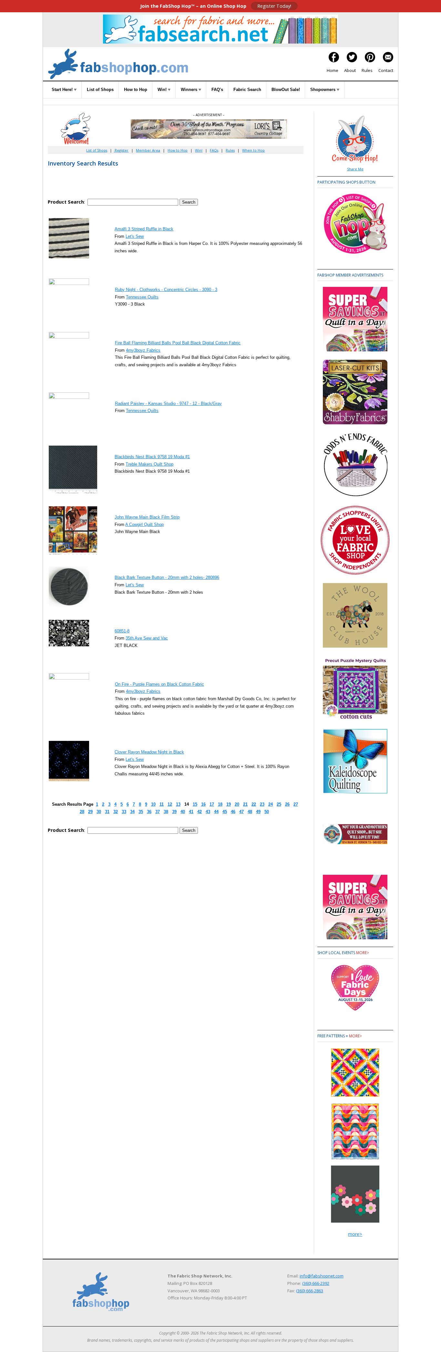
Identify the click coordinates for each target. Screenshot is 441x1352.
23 (262, 804)
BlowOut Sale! (286, 89)
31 (107, 811)
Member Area (148, 150)
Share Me (355, 168)
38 (166, 811)
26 (287, 804)
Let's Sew (135, 236)
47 (241, 811)
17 (212, 804)
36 (149, 811)
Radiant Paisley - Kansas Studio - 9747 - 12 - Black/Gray (168, 403)
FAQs (214, 150)
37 (157, 811)
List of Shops (100, 89)
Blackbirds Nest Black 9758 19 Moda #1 (152, 456)
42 (199, 811)
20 (237, 804)
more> (362, 952)
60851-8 (122, 631)
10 (153, 804)
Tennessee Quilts (142, 297)
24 (270, 804)
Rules (367, 70)
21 (245, 804)
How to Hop (135, 89)
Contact (385, 70)
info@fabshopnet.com (322, 1276)
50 (266, 811)
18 (220, 804)
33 (124, 811)
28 (82, 811)
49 (258, 811)
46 (233, 811)
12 (170, 804)
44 (216, 811)
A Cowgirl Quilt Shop (144, 524)
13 (178, 804)
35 (140, 811)
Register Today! (274, 6)
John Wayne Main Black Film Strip (147, 517)
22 (253, 804)
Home (332, 70)
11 (161, 804)
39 (174, 811)
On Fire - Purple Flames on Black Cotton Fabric (159, 684)
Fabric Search (247, 89)
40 (182, 811)
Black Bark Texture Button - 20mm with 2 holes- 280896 (167, 577)
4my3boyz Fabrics (143, 350)
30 (99, 811)
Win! (163, 89)
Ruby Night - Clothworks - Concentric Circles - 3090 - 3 (166, 289)
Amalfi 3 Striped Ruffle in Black (144, 229)
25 (279, 804)
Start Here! (63, 89)
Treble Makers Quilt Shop (149, 464)
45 (224, 811)
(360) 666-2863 (309, 1291)
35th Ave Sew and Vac (147, 638)
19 (228, 804)
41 (191, 811)
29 (90, 811)
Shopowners (323, 89)
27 (295, 804)
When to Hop (253, 150)
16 (203, 804)
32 (115, 811)
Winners (190, 89)
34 (132, 811)
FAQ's (217, 89)
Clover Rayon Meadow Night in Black (149, 752)
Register (121, 150)
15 (195, 804)
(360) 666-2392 (315, 1283)
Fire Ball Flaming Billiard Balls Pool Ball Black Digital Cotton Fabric (178, 342)
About (350, 70)
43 (208, 811)
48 (250, 811)
